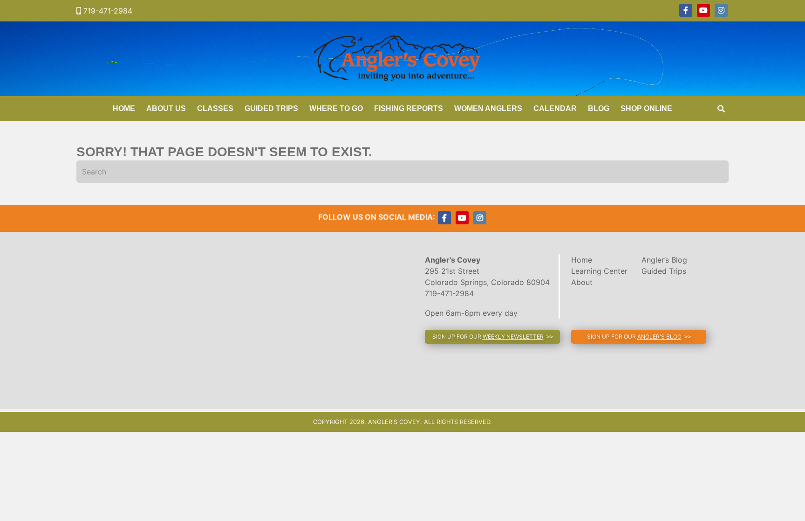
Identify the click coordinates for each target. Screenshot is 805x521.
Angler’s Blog (664, 259)
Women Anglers (488, 108)
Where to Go (336, 108)
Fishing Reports (408, 108)
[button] (492, 337)
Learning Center (599, 271)
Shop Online (646, 108)
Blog (598, 108)
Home (124, 108)
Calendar (555, 108)
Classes (215, 108)
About (582, 282)
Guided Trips (271, 108)
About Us (166, 108)
